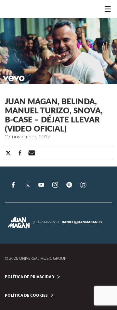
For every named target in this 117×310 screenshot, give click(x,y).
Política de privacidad (29, 277)
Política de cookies (26, 295)
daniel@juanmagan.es (82, 222)
